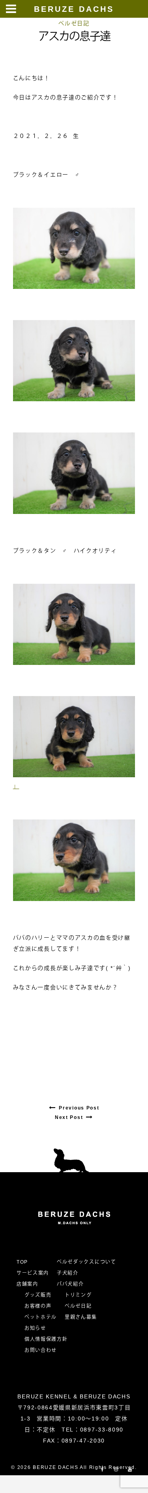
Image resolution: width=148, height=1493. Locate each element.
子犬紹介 (68, 1273)
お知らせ (35, 1328)
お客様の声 (37, 1306)
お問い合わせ (43, 1350)
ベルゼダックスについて (86, 1262)
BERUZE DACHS (74, 9)
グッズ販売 (37, 1295)
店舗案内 (27, 1284)
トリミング (78, 1295)
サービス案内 (33, 1273)
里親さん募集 (81, 1317)
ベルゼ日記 (73, 23)
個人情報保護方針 (45, 1339)
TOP (22, 1262)
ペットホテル (40, 1317)
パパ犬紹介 (70, 1284)
